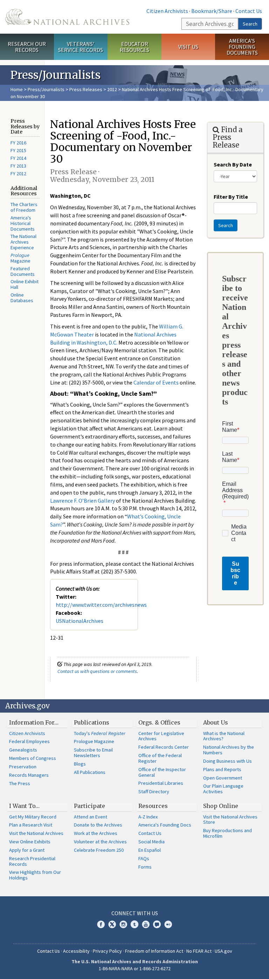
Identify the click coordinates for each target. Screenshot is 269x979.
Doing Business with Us (227, 761)
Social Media (151, 841)
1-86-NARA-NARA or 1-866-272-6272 (135, 968)
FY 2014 (18, 158)
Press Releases (85, 89)
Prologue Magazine (94, 741)
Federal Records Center (163, 747)
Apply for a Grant (26, 850)
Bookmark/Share (211, 10)
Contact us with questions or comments (97, 671)
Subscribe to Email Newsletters (93, 753)
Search (250, 24)
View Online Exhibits (29, 841)
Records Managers (29, 775)
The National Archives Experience (23, 242)
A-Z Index (148, 817)
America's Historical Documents (23, 223)
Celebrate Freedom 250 (99, 850)
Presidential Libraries (160, 783)
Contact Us (248, 10)
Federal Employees (29, 741)
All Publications (89, 772)
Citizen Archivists (167, 10)
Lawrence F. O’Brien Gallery (82, 500)
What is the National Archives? (223, 736)
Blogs (80, 764)
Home (17, 89)
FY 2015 (18, 150)
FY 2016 (18, 143)
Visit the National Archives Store (230, 819)
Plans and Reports (222, 769)
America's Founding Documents (242, 46)
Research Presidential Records (32, 861)
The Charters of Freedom (24, 207)
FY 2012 (18, 173)
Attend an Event (90, 817)
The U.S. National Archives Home (67, 17)
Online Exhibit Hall (25, 284)
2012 (112, 89)
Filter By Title (231, 196)
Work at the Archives (95, 833)
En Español (149, 850)
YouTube (146, 924)
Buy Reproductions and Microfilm (227, 833)
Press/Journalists (46, 89)
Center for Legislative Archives (161, 736)
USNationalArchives (79, 620)
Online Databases (22, 298)
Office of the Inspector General (162, 772)
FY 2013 (18, 166)
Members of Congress (32, 758)
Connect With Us (134, 913)
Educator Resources (134, 46)
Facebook (101, 924)
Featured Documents (23, 271)
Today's (99, 733)
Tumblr (134, 924)
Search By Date (233, 164)
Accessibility (76, 951)
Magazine (20, 258)
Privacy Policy (107, 951)
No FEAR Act (199, 951)
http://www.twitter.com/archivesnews (101, 604)
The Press (19, 783)
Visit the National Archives (36, 833)
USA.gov (223, 951)
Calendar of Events (156, 382)
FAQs (143, 858)
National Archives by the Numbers (228, 750)
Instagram (123, 924)
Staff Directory (153, 791)
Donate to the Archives (98, 825)
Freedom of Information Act (154, 951)
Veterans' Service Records (80, 46)
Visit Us (188, 46)
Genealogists (23, 750)
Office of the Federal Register (160, 758)
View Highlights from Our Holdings (35, 875)
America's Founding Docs (164, 825)
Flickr (168, 924)
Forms (145, 867)
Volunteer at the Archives (100, 841)
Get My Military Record (32, 817)
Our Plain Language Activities (223, 789)
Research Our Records (27, 46)
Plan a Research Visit (30, 825)
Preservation (22, 766)
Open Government (222, 778)
